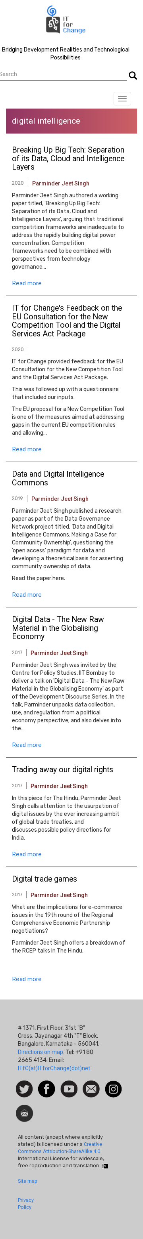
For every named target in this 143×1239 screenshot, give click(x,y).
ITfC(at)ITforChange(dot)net (54, 1068)
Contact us (91, 1088)
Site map (27, 1181)
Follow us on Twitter (24, 1089)
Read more (27, 283)
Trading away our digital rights (62, 770)
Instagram (113, 1084)
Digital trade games (44, 879)
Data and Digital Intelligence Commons (58, 478)
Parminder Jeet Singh (60, 183)
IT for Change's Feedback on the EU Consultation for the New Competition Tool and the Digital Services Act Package (67, 321)
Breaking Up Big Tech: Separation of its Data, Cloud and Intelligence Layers (68, 159)
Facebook (46, 1084)
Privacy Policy (26, 1203)
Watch (68, 1084)
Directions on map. (41, 1052)
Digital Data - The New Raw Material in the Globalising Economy (58, 628)
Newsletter (24, 1108)
